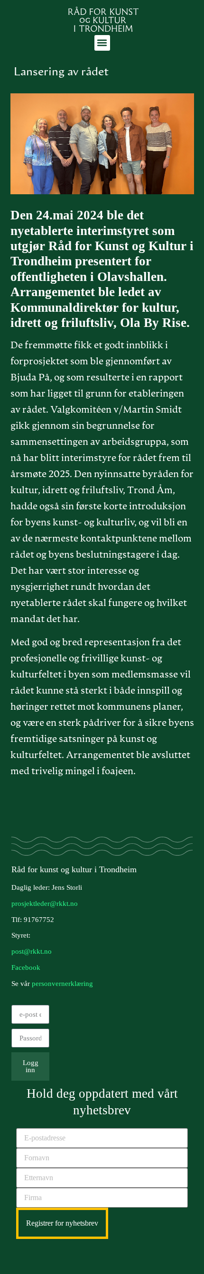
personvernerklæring (62, 983)
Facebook (25, 967)
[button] (102, 43)
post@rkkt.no (31, 951)
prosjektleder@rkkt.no (44, 903)
